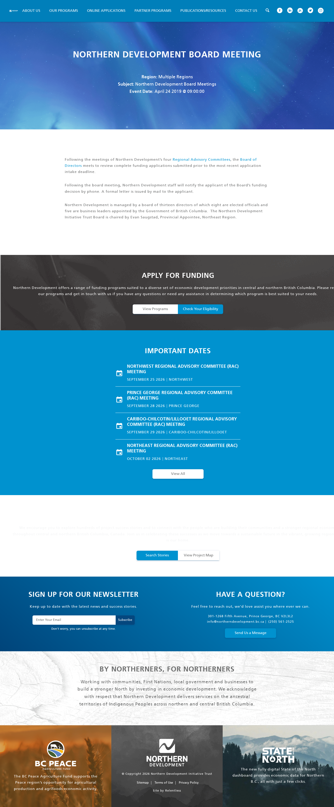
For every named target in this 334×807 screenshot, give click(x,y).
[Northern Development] (14, 11)
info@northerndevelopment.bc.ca (235, 621)
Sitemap (143, 782)
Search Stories (157, 555)
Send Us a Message (251, 633)
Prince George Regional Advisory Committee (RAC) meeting (180, 395)
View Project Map (198, 555)
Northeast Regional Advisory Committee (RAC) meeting (182, 448)
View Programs (155, 309)
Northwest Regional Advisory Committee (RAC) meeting (183, 369)
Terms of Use (164, 782)
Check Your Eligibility (200, 309)
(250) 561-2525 (281, 621)
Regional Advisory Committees (201, 159)
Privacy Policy (189, 782)
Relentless (173, 790)
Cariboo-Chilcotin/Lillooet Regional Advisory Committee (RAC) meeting (182, 422)
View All (178, 474)
